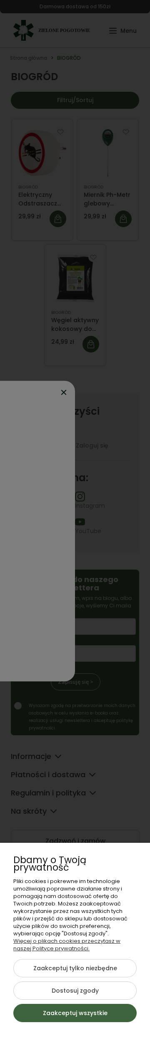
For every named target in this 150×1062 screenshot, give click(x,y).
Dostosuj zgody (75, 990)
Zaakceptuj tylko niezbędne (75, 968)
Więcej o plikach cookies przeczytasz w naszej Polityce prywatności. (66, 944)
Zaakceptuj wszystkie (75, 1013)
